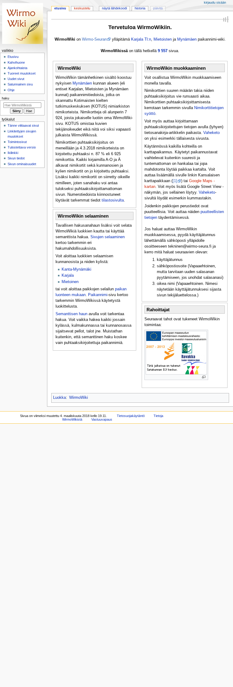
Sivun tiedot (16, 158)
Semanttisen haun (71, 314)
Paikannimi (97, 295)
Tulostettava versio (22, 147)
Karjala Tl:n (141, 39)
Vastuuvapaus (101, 419)
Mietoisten (163, 39)
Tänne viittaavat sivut (23, 125)
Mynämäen (187, 39)
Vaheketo (211, 133)
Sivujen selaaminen (107, 237)
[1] (175, 181)
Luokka (59, 397)
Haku (5, 98)
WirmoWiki (78, 397)
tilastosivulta (113, 200)
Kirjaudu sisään (215, 2)
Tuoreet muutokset (21, 73)
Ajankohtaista (17, 68)
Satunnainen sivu (20, 84)
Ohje (11, 90)
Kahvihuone (16, 62)
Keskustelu (82, 8)
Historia (140, 8)
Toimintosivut (17, 142)
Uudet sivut (16, 79)
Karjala (68, 275)
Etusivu (60, 8)
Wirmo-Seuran (94, 39)
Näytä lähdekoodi (114, 8)
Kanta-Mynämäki (76, 269)
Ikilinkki (13, 153)
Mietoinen (70, 282)
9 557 (162, 51)
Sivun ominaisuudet (22, 164)
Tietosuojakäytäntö (131, 416)
